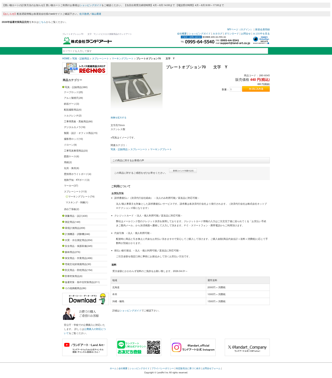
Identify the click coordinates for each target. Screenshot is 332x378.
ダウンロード (231, 33)
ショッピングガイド (91, 5)
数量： (225, 89)
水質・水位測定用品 (76, 240)
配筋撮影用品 (71, 109)
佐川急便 (84, 13)
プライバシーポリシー (162, 368)
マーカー (69, 185)
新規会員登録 (262, 29)
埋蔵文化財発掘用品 (76, 264)
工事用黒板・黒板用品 (76, 121)
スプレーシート (100, 58)
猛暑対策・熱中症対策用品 (79, 282)
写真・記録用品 (80, 58)
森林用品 (70, 252)
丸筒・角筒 (70, 168)
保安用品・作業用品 (76, 258)
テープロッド (71, 92)
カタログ (217, 33)
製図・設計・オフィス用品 (78, 133)
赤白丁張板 (70, 209)
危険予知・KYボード (75, 179)
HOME (66, 58)
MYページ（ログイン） (240, 29)
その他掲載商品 (73, 288)
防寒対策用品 (72, 276)
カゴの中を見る (261, 33)
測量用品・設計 (73, 215)
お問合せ (246, 33)
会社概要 (182, 33)
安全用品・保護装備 (76, 246)
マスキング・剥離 (75, 202)
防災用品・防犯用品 (76, 270)
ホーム (113, 368)
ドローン (69, 144)
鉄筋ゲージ (70, 103)
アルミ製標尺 (71, 97)
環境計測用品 (72, 228)
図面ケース (70, 156)
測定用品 (70, 222)
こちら (42, 22)
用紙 (66, 162)
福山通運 (96, 13)
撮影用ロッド (71, 138)
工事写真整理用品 (73, 150)
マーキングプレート (122, 58)
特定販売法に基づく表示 (188, 368)
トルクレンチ (71, 115)
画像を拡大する (118, 117)
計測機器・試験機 (74, 234)
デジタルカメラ (72, 127)
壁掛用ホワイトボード (76, 174)
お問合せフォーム (211, 368)
